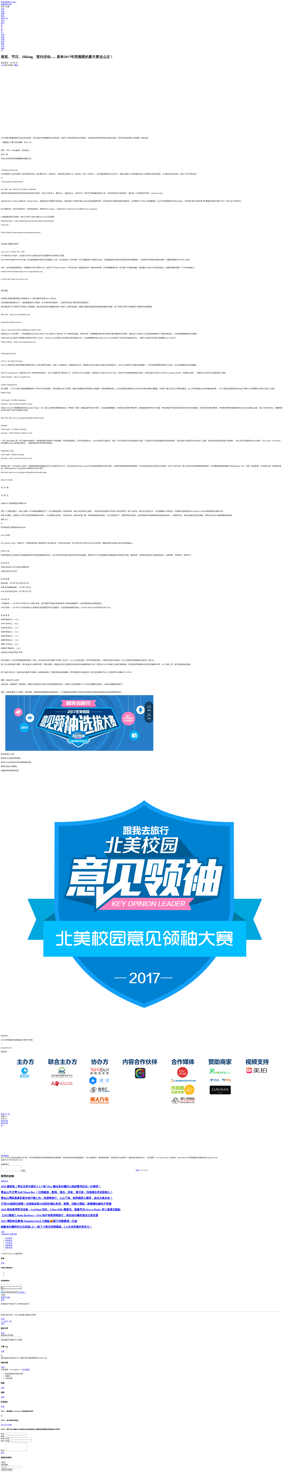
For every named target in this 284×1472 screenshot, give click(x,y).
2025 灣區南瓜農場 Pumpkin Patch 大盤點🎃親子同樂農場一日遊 (39, 1221)
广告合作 (8, 1243)
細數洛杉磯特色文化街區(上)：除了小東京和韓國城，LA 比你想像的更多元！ (46, 1226)
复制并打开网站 (7, 1470)
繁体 (16, 65)
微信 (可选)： (6, 1441)
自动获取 (26, 1370)
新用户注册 (5, 1297)
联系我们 (8, 1240)
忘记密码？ (21, 1292)
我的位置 (5, 1234)
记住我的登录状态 (10, 1292)
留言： (3, 1450)
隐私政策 (8, 1245)
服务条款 (8, 1247)
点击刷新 (21, 1315)
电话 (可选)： (6, 1438)
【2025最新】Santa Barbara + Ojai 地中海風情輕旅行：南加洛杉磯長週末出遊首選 (49, 1215)
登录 (137, 1170)
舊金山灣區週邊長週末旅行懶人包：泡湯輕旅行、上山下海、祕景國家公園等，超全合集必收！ (57, 1197)
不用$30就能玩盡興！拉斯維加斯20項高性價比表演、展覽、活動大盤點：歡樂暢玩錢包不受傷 (56, 1203)
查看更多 (4, 1181)
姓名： (3, 1434)
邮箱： (3, 1436)
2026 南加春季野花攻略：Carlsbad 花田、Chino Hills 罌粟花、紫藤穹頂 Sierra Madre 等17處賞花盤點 (60, 1209)
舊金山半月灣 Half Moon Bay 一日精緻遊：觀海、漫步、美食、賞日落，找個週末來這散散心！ (57, 1192)
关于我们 (8, 1238)
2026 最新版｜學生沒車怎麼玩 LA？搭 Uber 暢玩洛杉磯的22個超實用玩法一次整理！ (51, 1186)
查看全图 (13, 1234)
